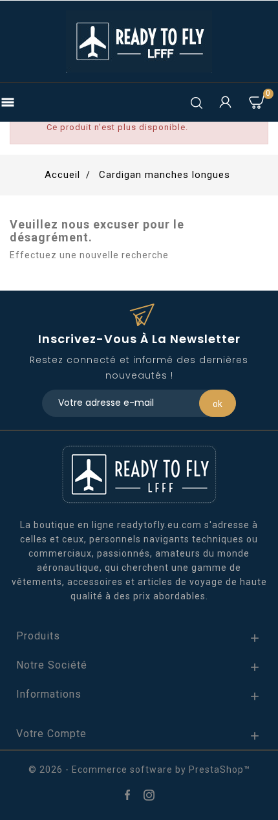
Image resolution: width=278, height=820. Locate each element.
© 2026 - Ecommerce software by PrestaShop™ (139, 769)
